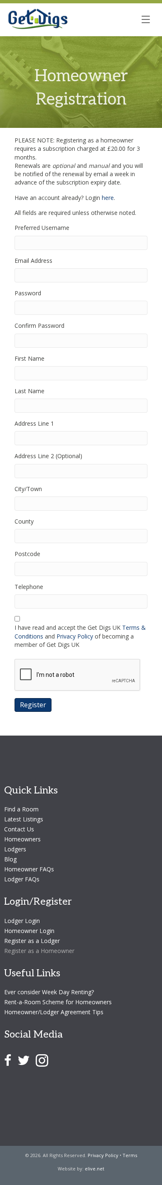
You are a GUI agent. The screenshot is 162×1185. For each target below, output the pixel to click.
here (108, 198)
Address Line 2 (48, 456)
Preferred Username (42, 228)
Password (28, 293)
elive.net (94, 1168)
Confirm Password (39, 325)
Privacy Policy (74, 636)
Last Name (29, 391)
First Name (29, 358)
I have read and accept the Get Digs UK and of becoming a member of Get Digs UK (80, 636)
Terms (130, 1155)
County (24, 521)
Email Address (33, 260)
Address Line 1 (34, 423)
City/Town (28, 489)
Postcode (27, 554)
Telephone (29, 587)
